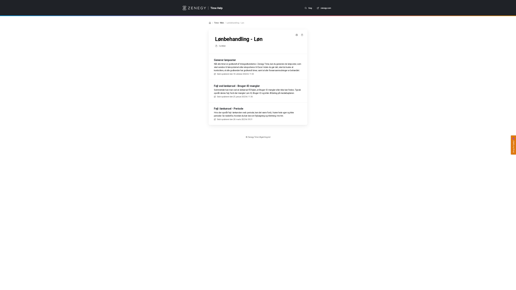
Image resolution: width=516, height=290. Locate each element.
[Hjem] (194, 8)
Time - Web (219, 23)
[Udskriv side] (297, 35)
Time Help (216, 8)
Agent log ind (265, 137)
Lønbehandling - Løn (235, 23)
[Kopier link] (302, 35)
